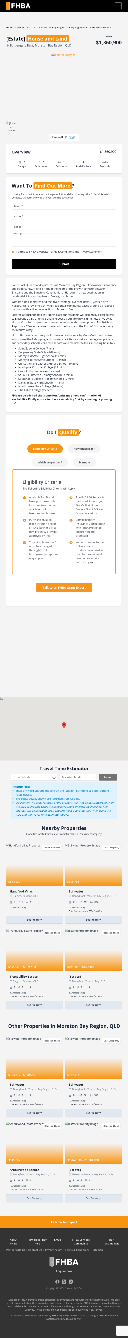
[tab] (45, 448)
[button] (64, 725)
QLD (35, 27)
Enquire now (64, 1271)
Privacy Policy (53, 1249)
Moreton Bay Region (53, 27)
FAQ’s (57, 1239)
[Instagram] (71, 1282)
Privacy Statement (91, 251)
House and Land (101, 27)
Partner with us (15, 1249)
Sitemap (98, 1249)
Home (9, 27)
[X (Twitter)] (64, 1282)
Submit (64, 264)
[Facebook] (57, 1282)
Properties (23, 27)
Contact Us (35, 1249)
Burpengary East (78, 27)
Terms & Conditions (61, 251)
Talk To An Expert (64, 1222)
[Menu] (118, 5)
